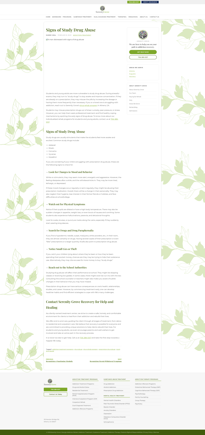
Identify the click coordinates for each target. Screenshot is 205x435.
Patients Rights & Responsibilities (131, 432)
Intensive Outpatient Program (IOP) (84, 399)
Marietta (132, 77)
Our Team (132, 93)
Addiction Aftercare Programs (82, 409)
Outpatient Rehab (78, 402)
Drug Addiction (109, 384)
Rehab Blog (133, 107)
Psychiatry (138, 404)
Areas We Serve (134, 104)
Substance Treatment (82, 17)
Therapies (122, 17)
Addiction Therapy (114, 432)
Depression (108, 413)
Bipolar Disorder (109, 407)
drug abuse (78, 349)
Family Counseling (141, 397)
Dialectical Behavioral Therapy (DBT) (147, 387)
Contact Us (154, 17)
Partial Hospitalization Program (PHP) (83, 394)
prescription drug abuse (107, 349)
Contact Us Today (55, 394)
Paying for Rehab (135, 96)
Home (48, 17)
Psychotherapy (140, 394)
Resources (133, 17)
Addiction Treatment (82, 35)
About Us (143, 17)
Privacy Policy (147, 432)
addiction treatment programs (62, 349)
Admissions (56, 17)
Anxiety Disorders (110, 410)
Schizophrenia (109, 422)
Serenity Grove (55, 432)
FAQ (130, 100)
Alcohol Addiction (110, 387)
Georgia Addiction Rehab (70, 432)
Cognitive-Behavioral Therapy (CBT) (147, 390)
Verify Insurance (150, 2)
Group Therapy (140, 400)
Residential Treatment (80, 390)
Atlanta (132, 71)
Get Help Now (143, 52)
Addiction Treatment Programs (83, 384)
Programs (67, 17)
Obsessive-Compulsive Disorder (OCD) (115, 417)
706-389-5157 (134, 2)
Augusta (132, 74)
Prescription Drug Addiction (113, 390)
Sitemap (156, 432)
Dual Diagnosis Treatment (104, 17)
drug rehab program (88, 105)
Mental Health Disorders (112, 400)
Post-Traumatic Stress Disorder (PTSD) (117, 404)
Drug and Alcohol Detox (80, 387)
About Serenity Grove (136, 89)
